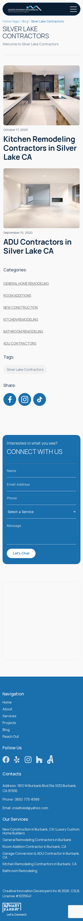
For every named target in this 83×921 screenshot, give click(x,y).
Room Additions (17, 295)
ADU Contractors (19, 343)
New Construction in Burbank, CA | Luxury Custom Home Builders (41, 831)
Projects (9, 723)
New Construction (20, 307)
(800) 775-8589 (26, 799)
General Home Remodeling (26, 283)
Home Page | (11, 21)
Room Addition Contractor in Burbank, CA (34, 847)
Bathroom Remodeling (23, 331)
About (7, 709)
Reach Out (11, 737)
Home (7, 703)
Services (9, 716)
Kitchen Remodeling (20, 319)
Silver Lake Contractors (25, 369)
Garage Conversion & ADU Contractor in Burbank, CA (41, 856)
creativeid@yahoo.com (30, 808)
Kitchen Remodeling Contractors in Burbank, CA (40, 864)
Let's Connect (17, 914)
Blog (6, 730)
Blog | (25, 21)
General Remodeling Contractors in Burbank (37, 840)
